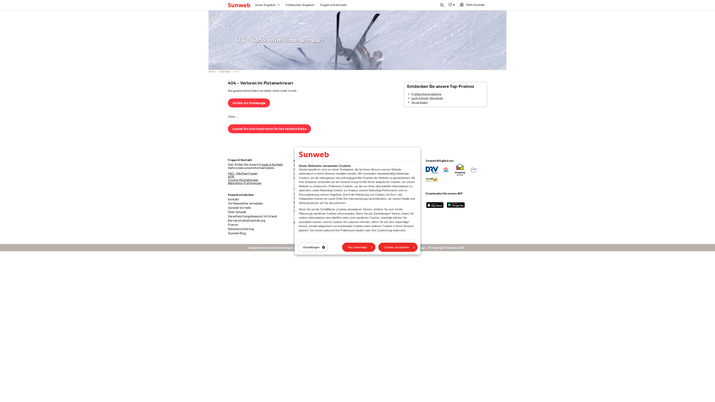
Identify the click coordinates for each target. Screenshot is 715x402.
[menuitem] (239, 5)
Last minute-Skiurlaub (427, 98)
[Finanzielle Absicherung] (446, 170)
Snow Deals (419, 102)
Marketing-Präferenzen (244, 183)
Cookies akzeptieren (396, 247)
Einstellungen (311, 247)
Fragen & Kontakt (271, 164)
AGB (231, 176)
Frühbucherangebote (426, 94)
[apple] (435, 205)
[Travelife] (432, 179)
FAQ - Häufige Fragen (243, 173)
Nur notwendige (357, 247)
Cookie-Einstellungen (243, 180)
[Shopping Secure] (460, 170)
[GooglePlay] (456, 205)
